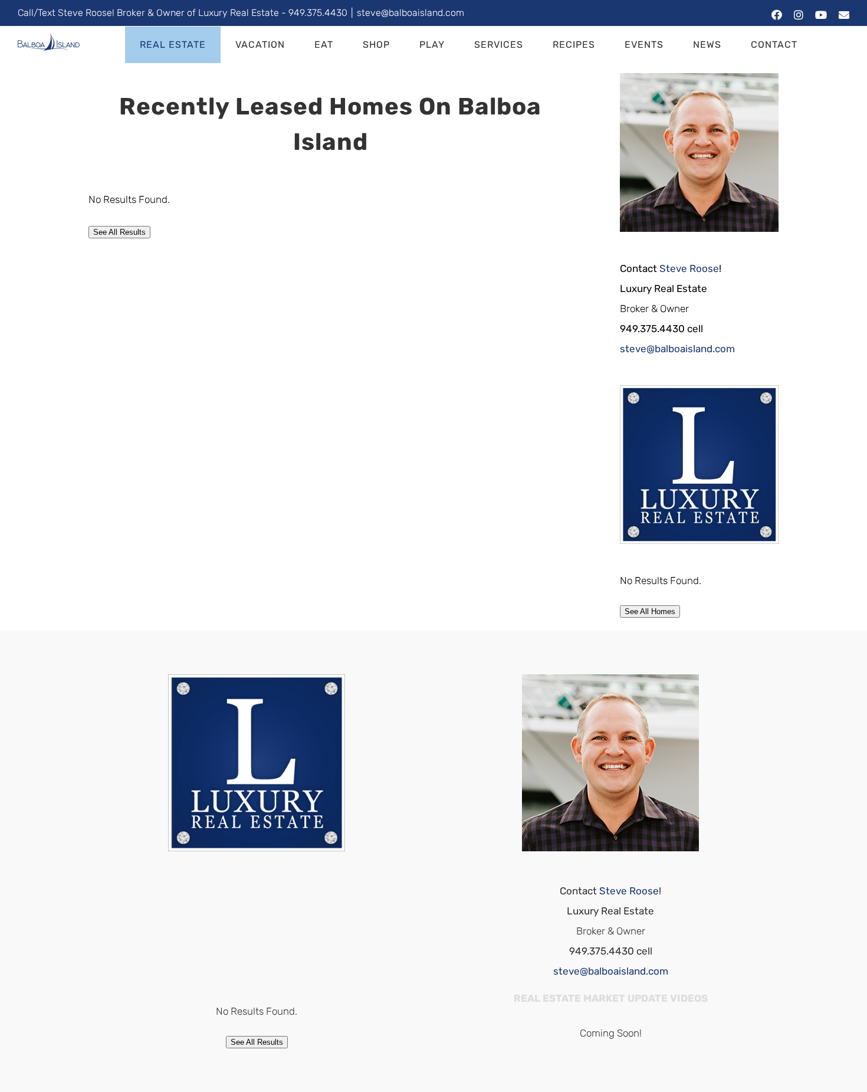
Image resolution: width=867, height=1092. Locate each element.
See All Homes (650, 611)
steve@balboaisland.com (410, 12)
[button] (830, 45)
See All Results (119, 232)
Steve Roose (689, 268)
